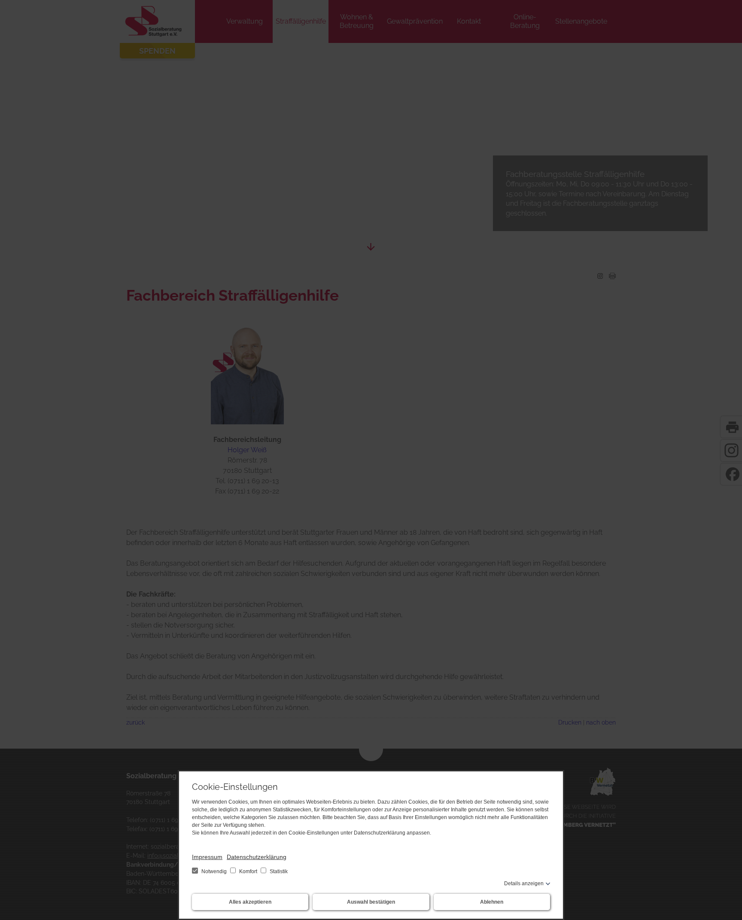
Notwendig (214, 871)
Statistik (278, 871)
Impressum (207, 856)
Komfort (248, 871)
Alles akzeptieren (250, 902)
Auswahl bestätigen (371, 902)
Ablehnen (491, 902)
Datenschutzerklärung (256, 856)
